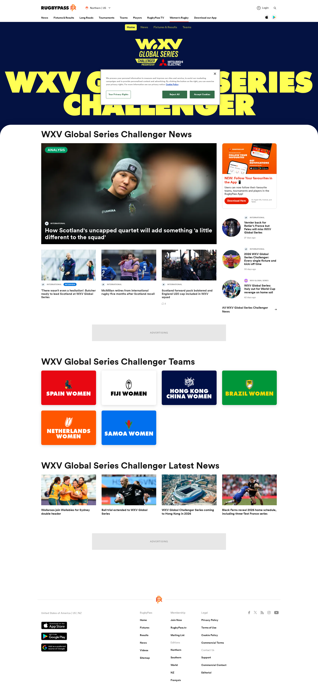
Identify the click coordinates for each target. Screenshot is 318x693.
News (44, 18)
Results (144, 635)
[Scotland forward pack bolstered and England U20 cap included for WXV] (189, 278)
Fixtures (144, 627)
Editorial (206, 672)
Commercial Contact (213, 665)
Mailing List (177, 635)
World (174, 665)
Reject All (175, 94)
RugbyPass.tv (179, 627)
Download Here (236, 201)
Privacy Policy (209, 620)
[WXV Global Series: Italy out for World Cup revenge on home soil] (249, 289)
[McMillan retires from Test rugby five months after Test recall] (128, 278)
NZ (172, 672)
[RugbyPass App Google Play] (77, 637)
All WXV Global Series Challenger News (245, 309)
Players (137, 18)
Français (176, 680)
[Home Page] (58, 7)
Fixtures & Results (64, 18)
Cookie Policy (209, 635)
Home (131, 27)
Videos (144, 650)
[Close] (215, 74)
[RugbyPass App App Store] (77, 626)
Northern (176, 650)
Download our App (205, 18)
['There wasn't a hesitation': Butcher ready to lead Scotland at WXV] (68, 278)
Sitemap (145, 658)
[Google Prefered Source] (77, 647)
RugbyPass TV (155, 18)
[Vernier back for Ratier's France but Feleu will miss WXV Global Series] (249, 227)
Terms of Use (208, 627)
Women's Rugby (179, 18)
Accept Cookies (202, 94)
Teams (124, 18)
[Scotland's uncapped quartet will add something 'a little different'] (129, 193)
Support (206, 657)
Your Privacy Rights (118, 94)
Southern (176, 657)
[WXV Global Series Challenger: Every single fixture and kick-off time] (249, 259)
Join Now (176, 620)
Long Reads (86, 18)
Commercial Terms (212, 643)
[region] (160, 87)
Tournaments (106, 18)
